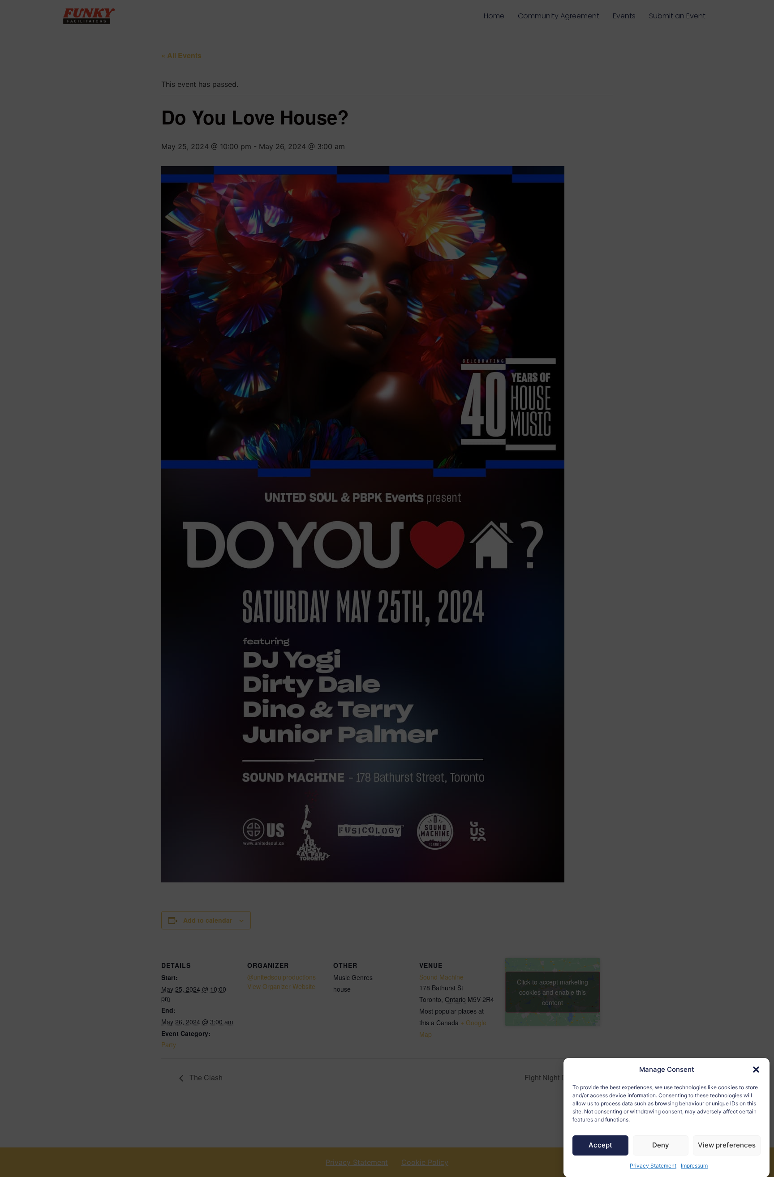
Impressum (694, 1165)
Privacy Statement (653, 1165)
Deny (660, 1145)
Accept (600, 1145)
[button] (756, 1069)
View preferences (727, 1145)
